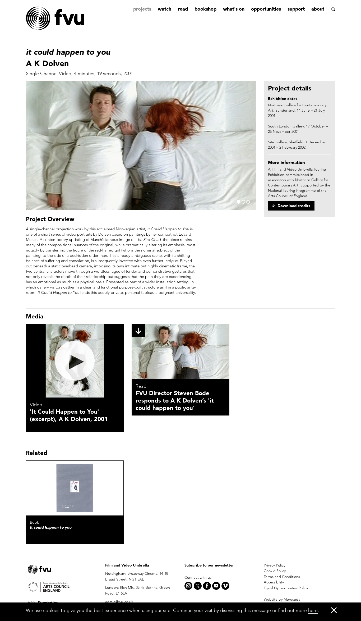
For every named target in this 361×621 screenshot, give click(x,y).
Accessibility (274, 582)
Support (296, 9)
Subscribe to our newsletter (209, 565)
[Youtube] (216, 586)
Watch (164, 9)
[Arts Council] (61, 586)
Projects (142, 9)
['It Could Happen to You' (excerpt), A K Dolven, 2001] (75, 361)
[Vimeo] (225, 586)
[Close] (334, 610)
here (313, 610)
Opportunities (266, 9)
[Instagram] (188, 586)
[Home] (55, 18)
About (317, 9)
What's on (233, 9)
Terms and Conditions (282, 576)
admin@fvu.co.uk (119, 601)
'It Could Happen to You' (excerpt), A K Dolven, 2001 (69, 415)
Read (183, 9)
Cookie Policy (275, 570)
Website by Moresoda (282, 599)
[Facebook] (207, 586)
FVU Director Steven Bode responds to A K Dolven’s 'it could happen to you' (175, 400)
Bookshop (205, 9)
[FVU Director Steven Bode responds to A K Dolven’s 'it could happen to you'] (180, 351)
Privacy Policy (274, 565)
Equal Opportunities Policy (286, 588)
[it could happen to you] (74, 488)
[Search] (333, 9)
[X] (198, 586)
